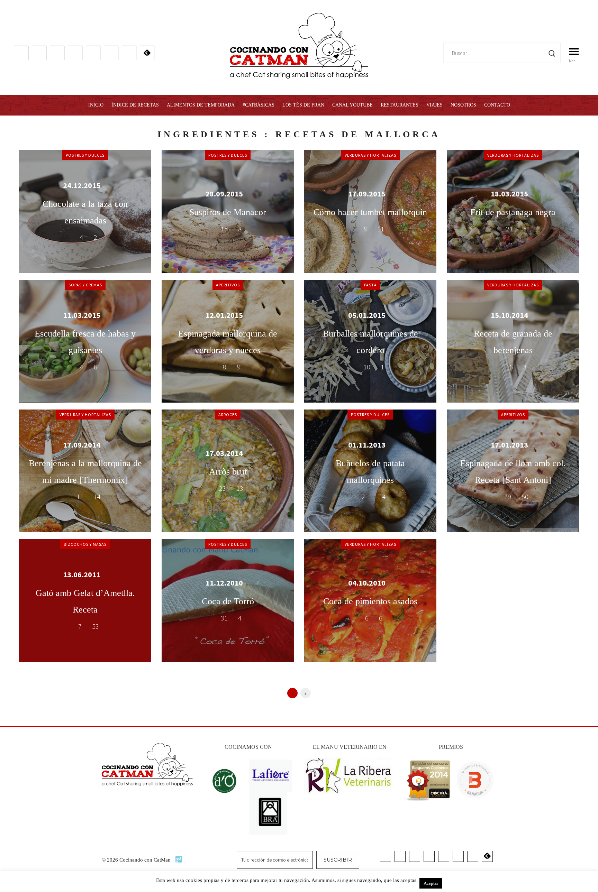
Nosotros (463, 105)
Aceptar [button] (431, 883)
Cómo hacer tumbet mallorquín (370, 212)
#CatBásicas (258, 105)
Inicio (95, 105)
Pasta (370, 284)
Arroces (227, 414)
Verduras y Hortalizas (370, 155)
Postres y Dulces (85, 155)
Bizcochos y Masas (85, 544)
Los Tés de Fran (303, 105)
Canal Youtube (352, 105)
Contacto (497, 105)
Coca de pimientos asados (370, 601)
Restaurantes (399, 105)
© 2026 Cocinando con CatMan (137, 860)
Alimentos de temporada (201, 105)
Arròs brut (228, 472)
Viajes (434, 105)
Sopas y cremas (85, 284)
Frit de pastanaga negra (512, 212)
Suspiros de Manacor (227, 212)
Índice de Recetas (135, 105)
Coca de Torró (228, 601)
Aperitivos (228, 284)
